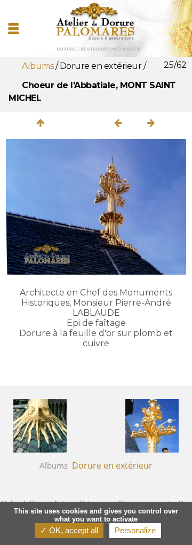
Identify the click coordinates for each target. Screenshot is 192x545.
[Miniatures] (40, 123)
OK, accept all (72, 530)
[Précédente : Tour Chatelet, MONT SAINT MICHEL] (118, 123)
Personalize (135, 530)
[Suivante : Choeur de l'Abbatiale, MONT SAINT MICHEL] (151, 123)
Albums (37, 66)
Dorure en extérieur (101, 66)
